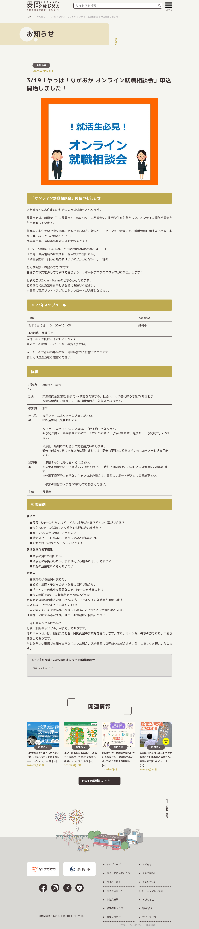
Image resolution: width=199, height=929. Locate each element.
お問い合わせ (114, 917)
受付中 (142, 325)
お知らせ (41, 65)
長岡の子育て (114, 882)
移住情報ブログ (115, 908)
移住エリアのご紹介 (152, 891)
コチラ (42, 357)
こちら (50, 668)
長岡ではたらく (115, 891)
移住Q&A (147, 908)
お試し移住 (148, 899)
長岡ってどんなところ (118, 873)
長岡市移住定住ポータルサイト (44, 10)
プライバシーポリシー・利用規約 (137, 925)
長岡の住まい (149, 882)
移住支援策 (112, 899)
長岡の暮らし (149, 873)
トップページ (114, 864)
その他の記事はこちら (96, 781)
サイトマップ (149, 917)
